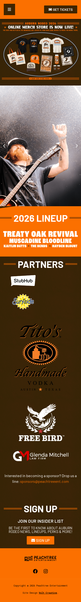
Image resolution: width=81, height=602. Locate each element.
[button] (4, 145)
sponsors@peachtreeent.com (44, 481)
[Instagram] (45, 571)
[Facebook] (35, 571)
